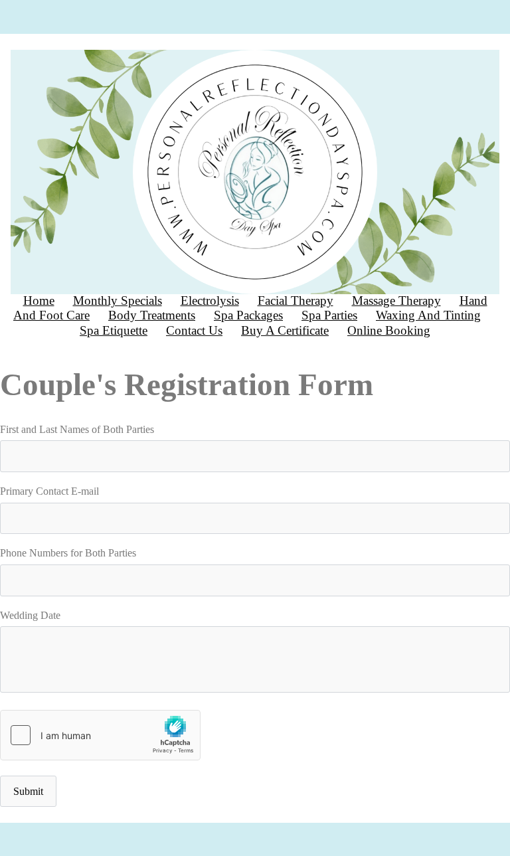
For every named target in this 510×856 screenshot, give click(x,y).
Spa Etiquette (113, 330)
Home (38, 300)
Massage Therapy (396, 300)
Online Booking (388, 330)
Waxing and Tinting (428, 315)
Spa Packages (248, 315)
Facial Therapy (295, 300)
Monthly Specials (117, 300)
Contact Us (194, 330)
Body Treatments (151, 315)
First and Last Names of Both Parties (77, 429)
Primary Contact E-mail (49, 491)
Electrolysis (210, 300)
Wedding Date (30, 615)
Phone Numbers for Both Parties (68, 552)
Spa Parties (329, 315)
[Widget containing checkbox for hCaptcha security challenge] (100, 735)
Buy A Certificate (285, 330)
